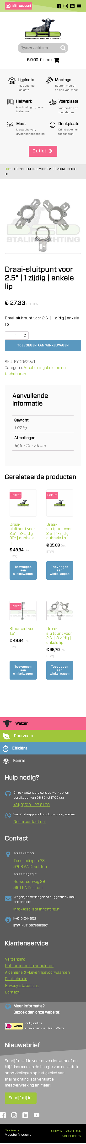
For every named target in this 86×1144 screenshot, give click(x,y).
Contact (12, 992)
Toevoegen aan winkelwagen (43, 345)
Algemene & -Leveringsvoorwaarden (37, 972)
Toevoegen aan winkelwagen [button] (23, 570)
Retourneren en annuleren (29, 966)
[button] (43, 151)
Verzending (15, 959)
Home (9, 169)
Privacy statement (22, 986)
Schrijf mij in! (20, 1098)
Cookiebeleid (16, 979)
